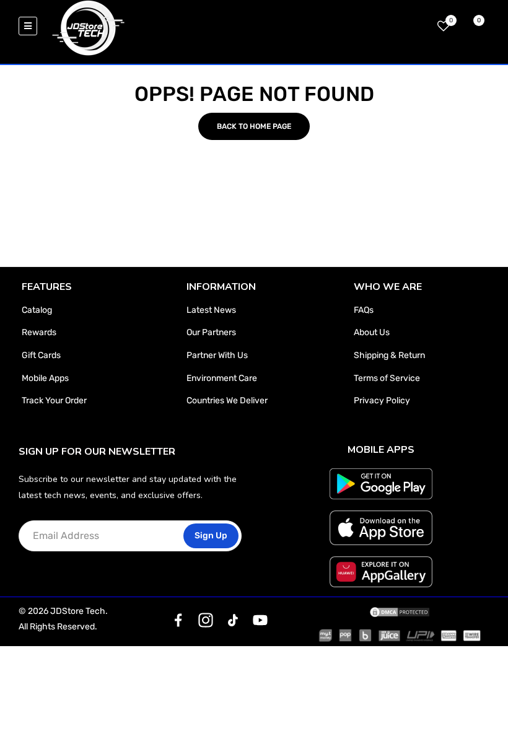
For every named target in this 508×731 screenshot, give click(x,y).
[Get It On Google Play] (381, 483)
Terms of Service (387, 378)
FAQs (364, 310)
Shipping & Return (389, 355)
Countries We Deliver (227, 400)
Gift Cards (41, 355)
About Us (372, 332)
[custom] (178, 620)
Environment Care (221, 378)
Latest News (211, 310)
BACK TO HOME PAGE (254, 126)
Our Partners (211, 332)
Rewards (39, 332)
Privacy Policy (382, 400)
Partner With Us (217, 355)
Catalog (37, 310)
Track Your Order (54, 400)
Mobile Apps (45, 378)
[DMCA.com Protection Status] (400, 611)
